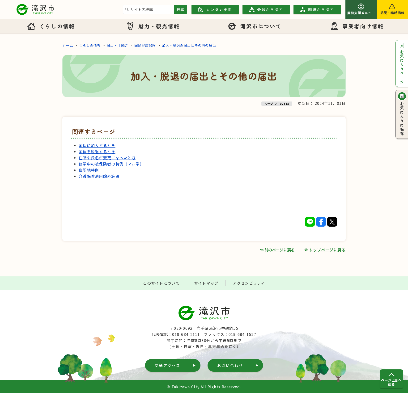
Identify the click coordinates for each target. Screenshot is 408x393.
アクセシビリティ (249, 283)
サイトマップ (206, 283)
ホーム (67, 45)
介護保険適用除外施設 (99, 176)
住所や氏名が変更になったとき (107, 158)
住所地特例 (89, 170)
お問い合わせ (230, 365)
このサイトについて (161, 283)
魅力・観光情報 (159, 26)
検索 (180, 9)
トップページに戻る (327, 250)
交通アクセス (167, 365)
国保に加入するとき (97, 145)
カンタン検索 (219, 9)
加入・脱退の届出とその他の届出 (189, 45)
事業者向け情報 (363, 26)
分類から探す (270, 9)
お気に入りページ (402, 67)
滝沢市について (261, 26)
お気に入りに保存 (402, 119)
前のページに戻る (279, 250)
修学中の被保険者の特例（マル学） (111, 164)
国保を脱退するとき (97, 151)
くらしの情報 (57, 26)
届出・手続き (117, 45)
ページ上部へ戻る (391, 382)
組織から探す (321, 9)
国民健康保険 (145, 45)
